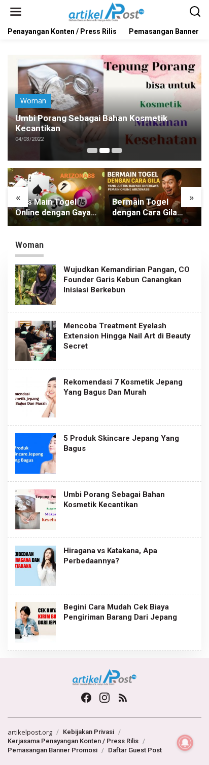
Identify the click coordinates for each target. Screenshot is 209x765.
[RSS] (122, 697)
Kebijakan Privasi (88, 732)
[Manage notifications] (185, 743)
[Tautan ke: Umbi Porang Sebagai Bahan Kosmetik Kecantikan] (35, 509)
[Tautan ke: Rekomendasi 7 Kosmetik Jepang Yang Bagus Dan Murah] (35, 396)
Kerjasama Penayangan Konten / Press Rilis (73, 741)
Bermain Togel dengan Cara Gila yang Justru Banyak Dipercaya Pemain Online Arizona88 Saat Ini (149, 207)
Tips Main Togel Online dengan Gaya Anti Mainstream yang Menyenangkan (54, 207)
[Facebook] (86, 697)
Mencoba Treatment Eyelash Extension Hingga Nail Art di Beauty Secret (127, 336)
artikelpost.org (30, 732)
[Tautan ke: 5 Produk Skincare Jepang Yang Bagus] (35, 452)
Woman (33, 100)
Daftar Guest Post (135, 750)
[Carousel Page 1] (92, 150)
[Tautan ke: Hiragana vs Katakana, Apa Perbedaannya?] (35, 565)
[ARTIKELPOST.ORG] (106, 11)
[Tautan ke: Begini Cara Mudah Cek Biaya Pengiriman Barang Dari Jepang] (35, 621)
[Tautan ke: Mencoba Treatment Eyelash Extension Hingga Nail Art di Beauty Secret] (35, 340)
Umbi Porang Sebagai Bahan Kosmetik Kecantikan (91, 123)
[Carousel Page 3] (117, 150)
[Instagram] (104, 697)
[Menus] (16, 11)
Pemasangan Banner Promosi (52, 750)
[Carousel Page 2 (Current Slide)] (104, 150)
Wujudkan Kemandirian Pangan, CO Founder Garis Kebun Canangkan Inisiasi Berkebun (126, 279)
